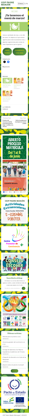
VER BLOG (14, 370)
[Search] (27, 4)
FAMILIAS (5, 109)
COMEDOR (7, 107)
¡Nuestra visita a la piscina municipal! (13, 365)
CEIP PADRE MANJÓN (7, 3)
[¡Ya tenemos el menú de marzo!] (7, 80)
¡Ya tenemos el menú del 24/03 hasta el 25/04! (6, 98)
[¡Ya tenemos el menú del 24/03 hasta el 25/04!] (7, 93)
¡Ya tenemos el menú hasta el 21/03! (17, 85)
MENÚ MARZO (7, 51)
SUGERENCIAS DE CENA (19, 51)
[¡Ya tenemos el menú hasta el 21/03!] (18, 80)
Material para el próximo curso (12, 336)
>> (23, 288)
